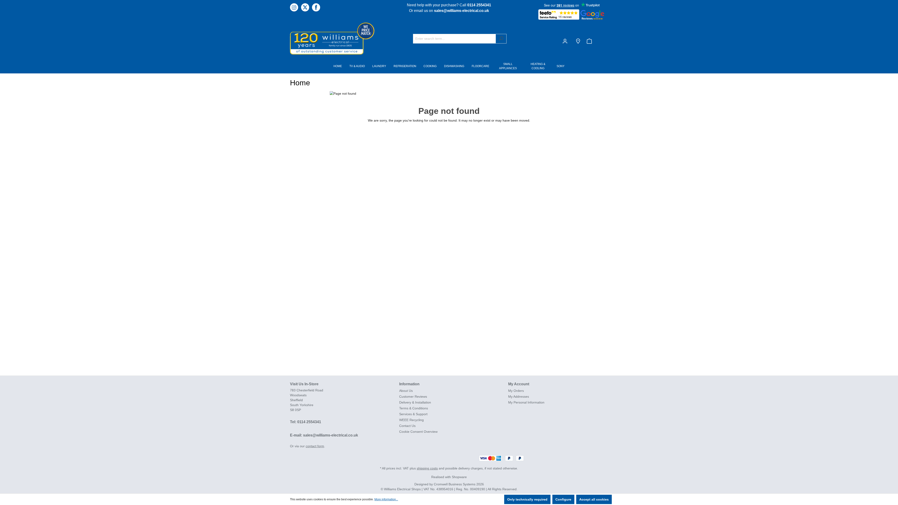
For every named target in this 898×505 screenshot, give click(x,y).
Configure (563, 499)
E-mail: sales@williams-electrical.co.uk (324, 435)
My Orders (516, 391)
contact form (315, 446)
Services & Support (413, 414)
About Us (406, 391)
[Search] (501, 38)
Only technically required (527, 499)
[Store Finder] (578, 41)
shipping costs (427, 468)
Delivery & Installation (415, 402)
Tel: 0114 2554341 (305, 422)
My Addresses (518, 396)
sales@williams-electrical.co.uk (461, 11)
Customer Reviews (413, 396)
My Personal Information (526, 402)
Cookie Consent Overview (418, 431)
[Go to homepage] (325, 38)
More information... (386, 499)
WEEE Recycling (411, 420)
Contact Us (407, 426)
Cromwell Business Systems (454, 484)
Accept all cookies (594, 499)
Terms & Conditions (413, 408)
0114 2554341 (479, 5)
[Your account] (565, 41)
